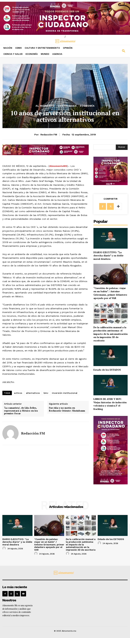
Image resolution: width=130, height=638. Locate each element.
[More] (118, 206)
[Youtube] (23, 593)
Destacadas (67, 106)
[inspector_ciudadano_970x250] (65, 18)
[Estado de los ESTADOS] (110, 355)
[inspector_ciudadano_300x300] (110, 184)
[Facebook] (102, 206)
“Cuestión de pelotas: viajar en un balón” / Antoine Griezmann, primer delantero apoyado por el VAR (110, 293)
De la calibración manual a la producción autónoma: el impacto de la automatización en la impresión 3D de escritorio (110, 334)
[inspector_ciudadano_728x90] (45, 154)
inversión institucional (65, 393)
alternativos (33, 393)
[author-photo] (4, 548)
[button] (114, 51)
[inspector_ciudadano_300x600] (110, 483)
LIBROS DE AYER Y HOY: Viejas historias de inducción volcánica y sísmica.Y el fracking (110, 404)
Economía (87, 106)
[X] (110, 206)
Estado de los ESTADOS (107, 369)
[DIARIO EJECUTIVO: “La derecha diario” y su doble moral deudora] (110, 238)
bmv (46, 393)
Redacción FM (48, 134)
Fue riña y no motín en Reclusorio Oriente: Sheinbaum (67, 409)
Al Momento (45, 106)
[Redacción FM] (10, 433)
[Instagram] (11, 593)
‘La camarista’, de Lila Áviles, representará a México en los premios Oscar (21, 410)
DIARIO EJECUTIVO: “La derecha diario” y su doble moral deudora (108, 255)
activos (18, 393)
